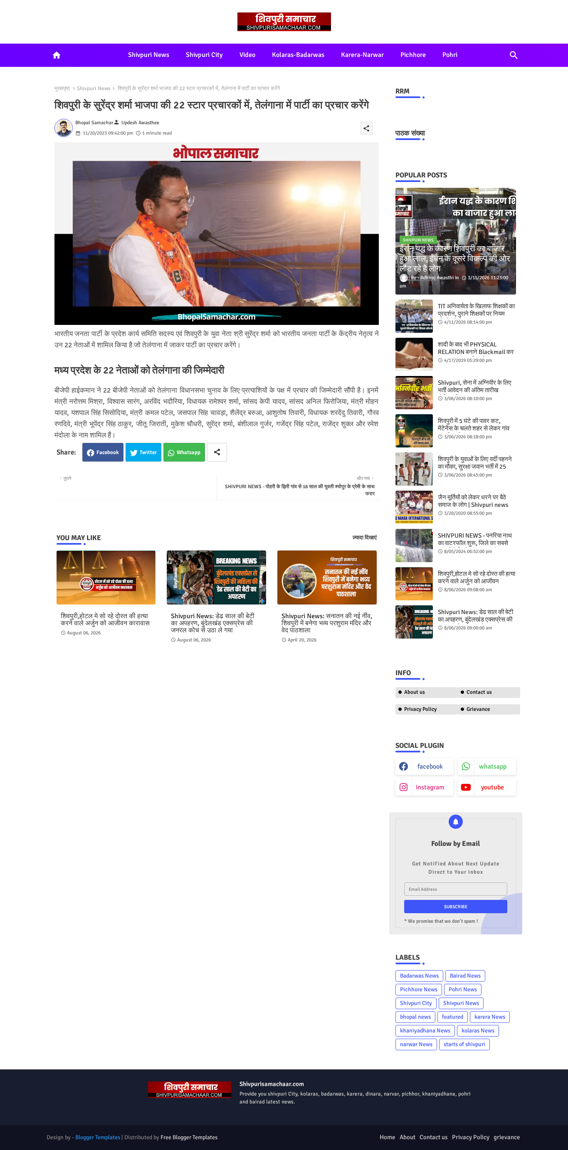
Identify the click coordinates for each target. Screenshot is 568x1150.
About (407, 1137)
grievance (507, 1137)
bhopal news (415, 1016)
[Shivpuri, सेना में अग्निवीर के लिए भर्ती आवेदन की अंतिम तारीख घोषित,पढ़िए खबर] (414, 392)
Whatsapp (188, 452)
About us (414, 692)
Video (247, 55)
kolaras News (478, 1030)
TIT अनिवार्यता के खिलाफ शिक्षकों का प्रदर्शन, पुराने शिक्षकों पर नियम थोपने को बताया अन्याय (476, 313)
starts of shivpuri (464, 1044)
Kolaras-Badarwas (298, 55)
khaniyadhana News (425, 1030)
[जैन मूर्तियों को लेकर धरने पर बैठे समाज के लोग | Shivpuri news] (414, 507)
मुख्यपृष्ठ (62, 88)
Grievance (478, 709)
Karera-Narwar (362, 55)
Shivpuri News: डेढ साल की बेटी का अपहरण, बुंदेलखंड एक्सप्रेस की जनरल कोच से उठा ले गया (212, 623)
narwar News (416, 1044)
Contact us (479, 692)
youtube (492, 787)
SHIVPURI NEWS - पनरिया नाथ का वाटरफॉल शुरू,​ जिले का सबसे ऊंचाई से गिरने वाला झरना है (475, 543)
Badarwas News (419, 975)
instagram (430, 787)
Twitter (148, 452)
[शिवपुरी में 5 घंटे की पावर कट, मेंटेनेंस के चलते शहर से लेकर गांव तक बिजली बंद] (414, 430)
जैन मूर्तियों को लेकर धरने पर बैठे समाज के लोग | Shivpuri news (473, 501)
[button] (514, 55)
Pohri (449, 55)
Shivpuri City (204, 55)
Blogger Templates (97, 1137)
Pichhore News (418, 989)
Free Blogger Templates (189, 1137)
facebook (430, 766)
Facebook (107, 452)
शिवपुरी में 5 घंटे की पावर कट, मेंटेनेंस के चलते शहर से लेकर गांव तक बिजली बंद (473, 428)
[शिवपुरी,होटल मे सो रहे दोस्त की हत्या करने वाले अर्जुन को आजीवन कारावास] (414, 583)
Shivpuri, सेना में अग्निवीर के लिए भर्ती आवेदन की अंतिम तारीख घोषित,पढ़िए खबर (474, 390)
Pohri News (463, 989)
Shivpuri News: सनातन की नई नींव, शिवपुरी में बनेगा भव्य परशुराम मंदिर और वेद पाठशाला (327, 623)
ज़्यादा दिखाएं (365, 537)
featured (452, 1016)
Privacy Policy (420, 709)
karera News (489, 1016)
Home (387, 1137)
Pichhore (413, 55)
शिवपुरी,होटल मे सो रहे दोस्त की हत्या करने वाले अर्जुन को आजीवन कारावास (105, 620)
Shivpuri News (148, 55)
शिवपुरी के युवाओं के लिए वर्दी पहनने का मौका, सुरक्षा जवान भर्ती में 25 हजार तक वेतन (475, 466)
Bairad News (465, 975)
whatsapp (492, 766)
